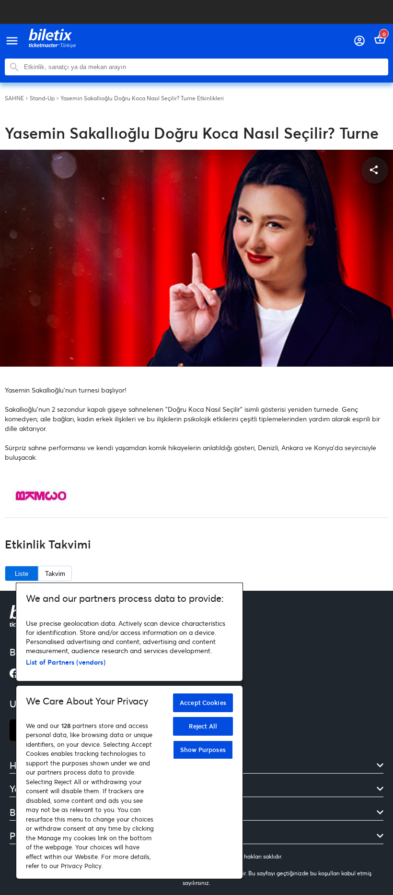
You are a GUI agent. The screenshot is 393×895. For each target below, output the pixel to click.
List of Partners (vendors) (65, 662)
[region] (129, 731)
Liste (21, 573)
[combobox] (203, 66)
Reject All (203, 726)
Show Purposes (203, 749)
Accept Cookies (203, 702)
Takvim (55, 573)
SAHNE (14, 98)
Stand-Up (42, 98)
